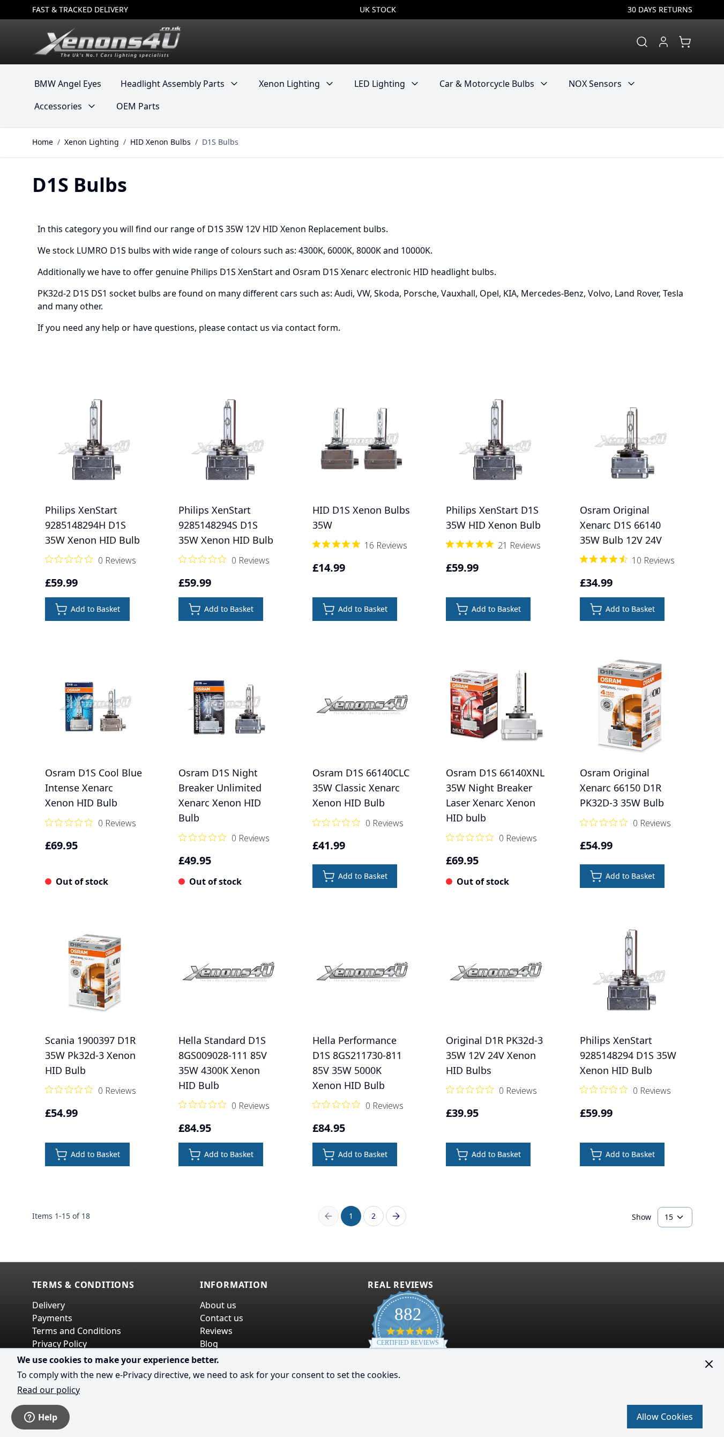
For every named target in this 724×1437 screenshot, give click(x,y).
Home (42, 142)
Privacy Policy (59, 1344)
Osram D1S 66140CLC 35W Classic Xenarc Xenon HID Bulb (360, 787)
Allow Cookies (665, 1417)
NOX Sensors (595, 84)
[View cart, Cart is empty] (685, 41)
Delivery (48, 1305)
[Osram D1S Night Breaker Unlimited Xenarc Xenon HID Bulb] (228, 705)
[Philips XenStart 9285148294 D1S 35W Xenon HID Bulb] (630, 972)
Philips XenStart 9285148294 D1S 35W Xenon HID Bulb (628, 1055)
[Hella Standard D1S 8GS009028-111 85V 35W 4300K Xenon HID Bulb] (228, 972)
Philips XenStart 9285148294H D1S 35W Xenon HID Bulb (92, 524)
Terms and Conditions (76, 1331)
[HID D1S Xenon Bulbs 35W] (362, 442)
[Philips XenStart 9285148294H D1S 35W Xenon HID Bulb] (95, 442)
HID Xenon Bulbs (160, 142)
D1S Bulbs (220, 142)
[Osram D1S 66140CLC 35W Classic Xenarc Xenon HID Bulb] (362, 705)
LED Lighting (379, 84)
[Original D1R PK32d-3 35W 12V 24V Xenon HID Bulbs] (496, 972)
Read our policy (48, 1390)
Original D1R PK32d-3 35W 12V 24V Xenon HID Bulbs (494, 1055)
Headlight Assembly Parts (173, 84)
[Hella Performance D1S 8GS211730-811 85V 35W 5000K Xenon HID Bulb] (362, 972)
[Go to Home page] (106, 42)
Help (47, 1417)
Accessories (58, 106)
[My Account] (663, 41)
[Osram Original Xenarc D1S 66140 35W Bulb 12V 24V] (630, 442)
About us (218, 1305)
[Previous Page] (328, 1216)
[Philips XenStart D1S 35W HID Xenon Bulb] (496, 442)
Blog (209, 1344)
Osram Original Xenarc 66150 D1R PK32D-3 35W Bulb (622, 787)
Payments (52, 1318)
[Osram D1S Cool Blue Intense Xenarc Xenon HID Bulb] (95, 705)
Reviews (216, 1331)
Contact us (221, 1318)
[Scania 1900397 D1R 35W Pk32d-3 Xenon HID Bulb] (95, 972)
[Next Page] (396, 1216)
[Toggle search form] (642, 41)
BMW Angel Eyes (67, 84)
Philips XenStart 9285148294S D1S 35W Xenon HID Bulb (225, 524)
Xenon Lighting (289, 84)
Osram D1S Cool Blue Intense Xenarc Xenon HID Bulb (93, 787)
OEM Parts (138, 106)
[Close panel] (709, 1364)
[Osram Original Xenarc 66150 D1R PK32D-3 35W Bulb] (630, 705)
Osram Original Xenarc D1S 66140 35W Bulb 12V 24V (621, 524)
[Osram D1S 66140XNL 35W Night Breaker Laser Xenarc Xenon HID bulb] (496, 705)
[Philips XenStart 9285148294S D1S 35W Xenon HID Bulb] (228, 442)
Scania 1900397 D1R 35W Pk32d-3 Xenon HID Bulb (90, 1055)
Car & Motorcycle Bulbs (486, 84)
